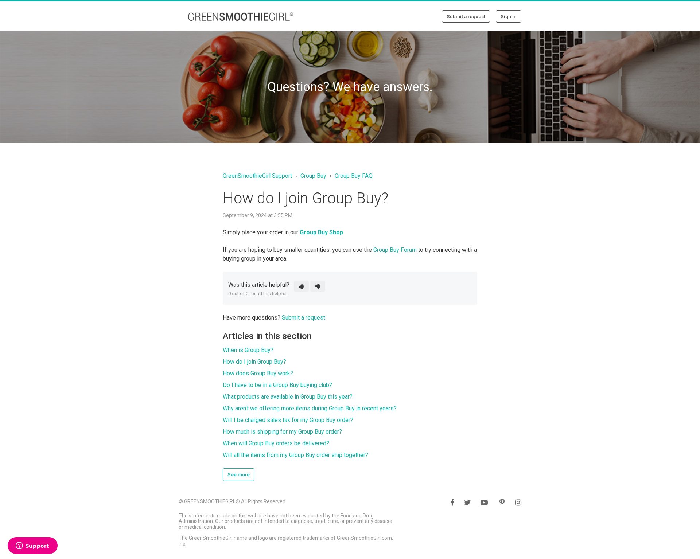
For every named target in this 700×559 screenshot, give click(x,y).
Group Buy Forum (395, 249)
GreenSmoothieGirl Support (257, 175)
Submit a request (466, 16)
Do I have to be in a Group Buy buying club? (277, 385)
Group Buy (313, 175)
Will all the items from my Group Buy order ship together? (295, 454)
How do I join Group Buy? (254, 361)
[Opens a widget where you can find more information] (32, 546)
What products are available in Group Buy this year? (288, 396)
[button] (301, 286)
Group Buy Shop (321, 232)
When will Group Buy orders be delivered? (276, 443)
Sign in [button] (509, 16)
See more (239, 474)
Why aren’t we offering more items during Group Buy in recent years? (310, 408)
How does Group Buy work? (258, 373)
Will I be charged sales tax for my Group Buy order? (288, 420)
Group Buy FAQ (354, 175)
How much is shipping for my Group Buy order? (282, 431)
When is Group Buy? (248, 350)
